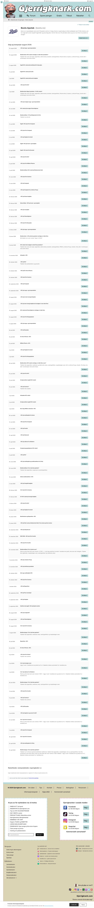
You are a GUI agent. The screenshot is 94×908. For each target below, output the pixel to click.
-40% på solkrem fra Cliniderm (27, 441)
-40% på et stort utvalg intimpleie (28, 297)
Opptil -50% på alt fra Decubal (27, 150)
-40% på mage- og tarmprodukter (28, 48)
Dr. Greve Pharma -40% (25, 336)
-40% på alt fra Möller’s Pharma (27, 163)
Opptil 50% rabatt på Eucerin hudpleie (29, 78)
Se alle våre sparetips (33, 778)
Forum (32, 15)
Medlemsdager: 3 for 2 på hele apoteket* (29, 632)
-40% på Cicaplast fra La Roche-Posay (29, 189)
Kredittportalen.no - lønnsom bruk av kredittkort (49, 848)
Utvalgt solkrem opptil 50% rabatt (28, 380)
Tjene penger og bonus (16, 828)
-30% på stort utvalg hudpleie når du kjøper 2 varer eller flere (34, 303)
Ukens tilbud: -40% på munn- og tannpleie (30, 203)
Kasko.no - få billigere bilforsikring (47, 861)
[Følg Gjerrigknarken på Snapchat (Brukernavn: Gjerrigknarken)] (73, 890)
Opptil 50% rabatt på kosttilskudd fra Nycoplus (31, 65)
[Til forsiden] (55, 9)
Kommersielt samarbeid (62, 792)
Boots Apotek (29, 20)
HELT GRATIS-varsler (16, 813)
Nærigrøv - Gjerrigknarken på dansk (85, 850)
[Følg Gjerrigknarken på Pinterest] (92, 890)
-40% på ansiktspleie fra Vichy (27, 743)
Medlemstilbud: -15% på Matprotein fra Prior (30, 115)
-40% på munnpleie (24, 209)
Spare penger (46, 15)
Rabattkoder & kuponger (17, 20)
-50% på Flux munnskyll (25, 592)
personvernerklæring (48, 905)
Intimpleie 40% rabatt (25, 395)
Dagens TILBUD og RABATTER (18, 822)
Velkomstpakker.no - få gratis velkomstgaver (49, 851)
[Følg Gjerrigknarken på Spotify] (83, 890)
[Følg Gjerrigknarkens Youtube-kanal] (81, 890)
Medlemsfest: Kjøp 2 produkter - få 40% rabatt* (31, 91)
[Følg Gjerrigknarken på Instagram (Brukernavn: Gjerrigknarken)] (75, 890)
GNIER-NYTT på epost (16, 806)
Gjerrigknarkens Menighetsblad (19, 817)
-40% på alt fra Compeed (26, 421)
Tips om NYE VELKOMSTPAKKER (19, 811)
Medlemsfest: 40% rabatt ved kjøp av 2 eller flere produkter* (34, 54)
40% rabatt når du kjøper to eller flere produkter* (31, 244)
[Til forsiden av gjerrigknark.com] (10, 10)
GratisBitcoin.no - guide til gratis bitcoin (48, 858)
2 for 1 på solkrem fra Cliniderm (27, 672)
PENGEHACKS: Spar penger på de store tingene (23, 826)
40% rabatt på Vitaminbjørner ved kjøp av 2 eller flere (32, 310)
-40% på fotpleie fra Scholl (26, 349)
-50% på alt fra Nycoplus (26, 222)
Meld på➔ (40, 834)
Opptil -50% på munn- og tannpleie (28, 143)
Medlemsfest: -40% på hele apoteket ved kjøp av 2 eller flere (34, 236)
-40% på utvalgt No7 (25, 612)
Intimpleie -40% (24, 255)
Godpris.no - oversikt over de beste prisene (48, 856)
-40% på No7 (23, 261)
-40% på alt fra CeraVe (25, 542)
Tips (40, 788)
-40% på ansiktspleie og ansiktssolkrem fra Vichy (31, 461)
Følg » (86, 808)
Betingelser (70, 788)
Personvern (82, 788)
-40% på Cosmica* (24, 386)
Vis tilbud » (84, 50)
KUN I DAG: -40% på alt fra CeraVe (28, 536)
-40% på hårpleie (24, 599)
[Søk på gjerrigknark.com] (89, 15)
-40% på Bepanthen (24, 586)
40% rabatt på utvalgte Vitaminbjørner (29, 108)
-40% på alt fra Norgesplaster (27, 316)
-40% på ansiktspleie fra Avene (27, 415)
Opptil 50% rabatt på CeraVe (26, 71)
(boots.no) (40, 28)
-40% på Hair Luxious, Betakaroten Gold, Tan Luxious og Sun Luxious (36, 523)
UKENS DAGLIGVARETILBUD (18, 824)
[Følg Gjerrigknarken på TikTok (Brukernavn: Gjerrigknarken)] (70, 890)
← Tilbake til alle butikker (83, 24)
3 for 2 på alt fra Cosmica (26, 490)
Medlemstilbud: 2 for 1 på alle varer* (28, 549)
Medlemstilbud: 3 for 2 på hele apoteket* (29, 468)
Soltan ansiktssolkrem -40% (26, 476)
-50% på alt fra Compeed (26, 130)
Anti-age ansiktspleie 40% (26, 573)
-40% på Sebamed (24, 435)
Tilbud (69, 15)
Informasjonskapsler (31, 792)
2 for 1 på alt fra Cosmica (26, 719)
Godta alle (74, 904)
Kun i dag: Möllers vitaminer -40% (28, 408)
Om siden (31, 788)
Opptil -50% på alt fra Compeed (27, 123)
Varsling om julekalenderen (18, 830)
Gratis (59, 15)
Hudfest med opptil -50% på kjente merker (30, 606)
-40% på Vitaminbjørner (25, 216)
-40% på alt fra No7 (24, 84)
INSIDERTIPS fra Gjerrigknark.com (20, 808)
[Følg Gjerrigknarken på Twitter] (89, 890)
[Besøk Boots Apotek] (13, 31)
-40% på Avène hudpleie (25, 196)
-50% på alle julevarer (25, 529)
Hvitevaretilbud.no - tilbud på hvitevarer (48, 863)
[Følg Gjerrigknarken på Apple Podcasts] (86, 890)
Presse (59, 788)
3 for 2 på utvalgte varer (25, 663)
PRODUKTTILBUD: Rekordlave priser (20, 815)
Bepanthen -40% (24, 641)
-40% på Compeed (24, 183)
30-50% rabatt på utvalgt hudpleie (28, 496)
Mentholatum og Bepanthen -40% (28, 516)
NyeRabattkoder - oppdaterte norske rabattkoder (50, 853)
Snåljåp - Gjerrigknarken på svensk (85, 848)
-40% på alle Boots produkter (27, 566)
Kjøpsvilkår (46, 792)
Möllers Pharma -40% (25, 343)
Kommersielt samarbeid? (76, 832)
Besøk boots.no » (83, 38)
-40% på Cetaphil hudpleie (26, 483)
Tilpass (83, 904)
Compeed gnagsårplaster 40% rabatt (29, 448)
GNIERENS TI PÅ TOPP (16, 819)
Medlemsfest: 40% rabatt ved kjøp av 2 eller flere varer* (33, 363)
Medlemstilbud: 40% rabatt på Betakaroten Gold (31, 170)
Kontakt (49, 788)
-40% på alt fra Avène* (25, 654)
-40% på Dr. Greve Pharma (26, 270)
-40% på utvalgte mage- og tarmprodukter (30, 101)
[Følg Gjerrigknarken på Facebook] (78, 890)
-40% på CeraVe (24, 428)
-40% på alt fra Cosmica (25, 176)
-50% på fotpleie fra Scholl (26, 137)
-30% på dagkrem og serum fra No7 (28, 713)
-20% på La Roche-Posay (26, 559)
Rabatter (80, 15)
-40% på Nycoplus (24, 330)
